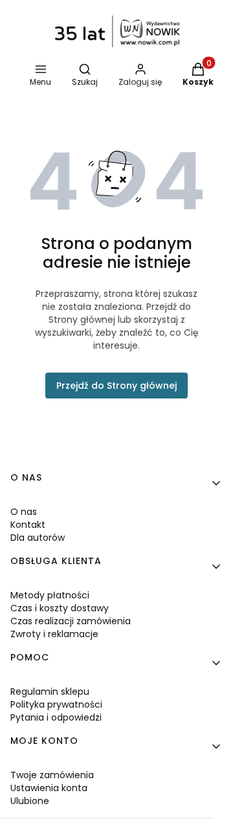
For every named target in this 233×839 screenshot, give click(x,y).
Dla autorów (37, 537)
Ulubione (29, 800)
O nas (23, 511)
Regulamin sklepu (49, 691)
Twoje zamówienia (52, 774)
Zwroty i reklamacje (54, 633)
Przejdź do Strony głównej (116, 385)
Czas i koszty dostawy (59, 608)
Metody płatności (49, 595)
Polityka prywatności (56, 704)
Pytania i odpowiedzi (56, 717)
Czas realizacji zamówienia (70, 621)
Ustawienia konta (48, 787)
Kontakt (27, 524)
